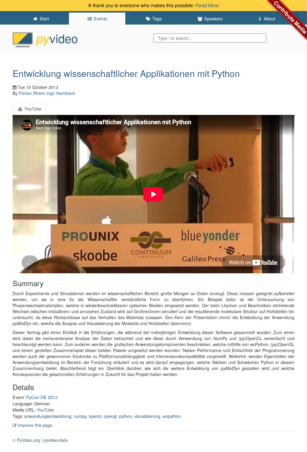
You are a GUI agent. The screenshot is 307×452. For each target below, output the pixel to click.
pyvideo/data (55, 440)
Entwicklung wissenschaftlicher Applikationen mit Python (126, 73)
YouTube (45, 410)
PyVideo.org (28, 440)
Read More (207, 5)
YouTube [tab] (32, 108)
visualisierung (147, 416)
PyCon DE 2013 (42, 397)
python (125, 416)
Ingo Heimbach (60, 93)
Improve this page (34, 425)
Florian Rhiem (32, 93)
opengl (110, 416)
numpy (80, 416)
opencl (95, 416)
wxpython (171, 416)
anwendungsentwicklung (47, 416)
